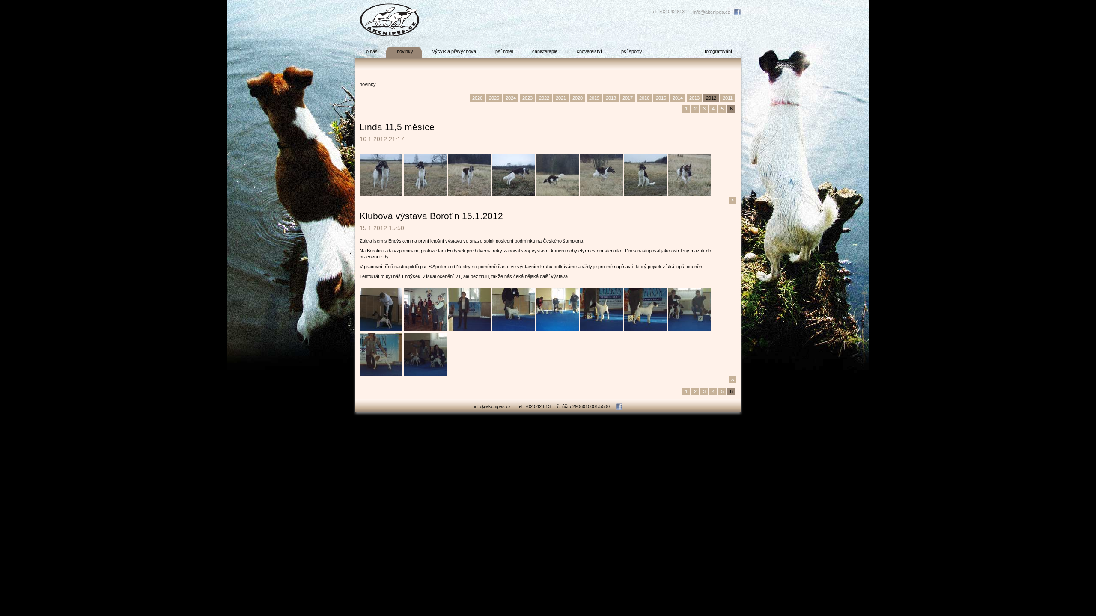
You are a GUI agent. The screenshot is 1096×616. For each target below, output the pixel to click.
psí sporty (631, 51)
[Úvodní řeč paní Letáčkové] (469, 329)
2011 (728, 98)
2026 (477, 98)
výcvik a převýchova (454, 51)
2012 (711, 98)
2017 (627, 98)
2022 (544, 98)
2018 (611, 98)
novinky (405, 51)
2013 (694, 98)
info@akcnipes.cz (711, 12)
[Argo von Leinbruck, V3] (513, 329)
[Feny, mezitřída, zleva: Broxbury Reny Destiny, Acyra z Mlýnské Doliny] (425, 373)
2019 (594, 98)
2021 (561, 98)
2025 (494, 98)
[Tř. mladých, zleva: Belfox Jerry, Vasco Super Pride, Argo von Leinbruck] (557, 329)
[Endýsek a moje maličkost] (381, 329)
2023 (527, 98)
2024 (511, 98)
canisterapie (544, 51)
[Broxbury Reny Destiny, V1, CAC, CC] (381, 373)
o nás (372, 51)
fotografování (718, 51)
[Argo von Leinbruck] (601, 329)
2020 (577, 98)
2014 (678, 98)
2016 (644, 98)
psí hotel (504, 51)
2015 (661, 98)
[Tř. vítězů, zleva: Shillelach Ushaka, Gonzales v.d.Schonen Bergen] (689, 329)
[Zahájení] (425, 329)
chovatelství (589, 51)
